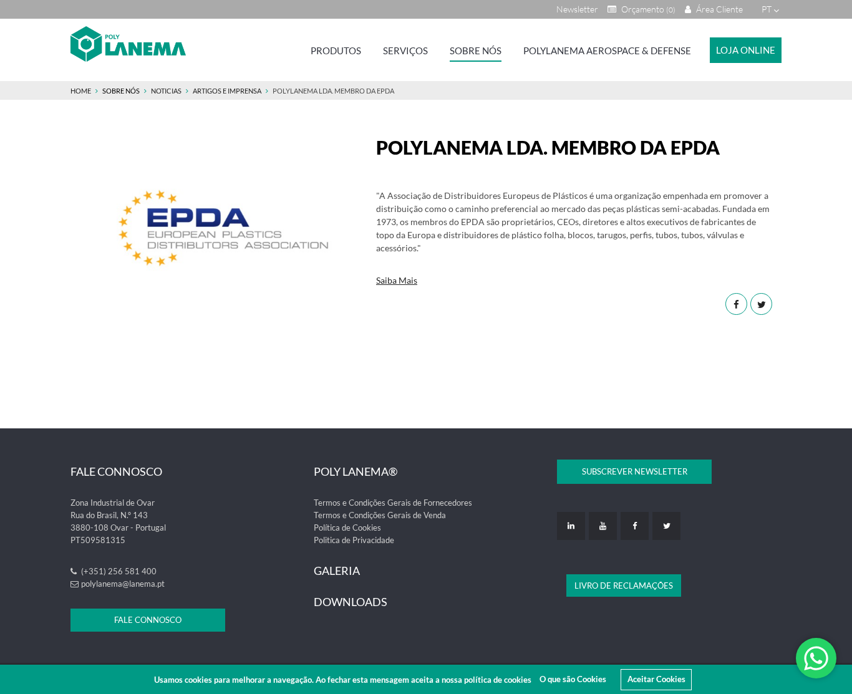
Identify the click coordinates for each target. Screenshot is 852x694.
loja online (745, 49)
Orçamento (647, 9)
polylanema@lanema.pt (123, 584)
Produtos (336, 50)
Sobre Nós (475, 50)
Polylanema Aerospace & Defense (607, 50)
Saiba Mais (396, 280)
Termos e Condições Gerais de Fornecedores (393, 503)
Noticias (166, 91)
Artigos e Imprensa (227, 91)
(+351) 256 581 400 (118, 571)
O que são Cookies (573, 679)
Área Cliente (718, 9)
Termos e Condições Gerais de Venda (380, 515)
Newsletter (577, 9)
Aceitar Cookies (656, 679)
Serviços (405, 50)
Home (80, 91)
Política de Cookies (347, 528)
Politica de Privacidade (354, 540)
